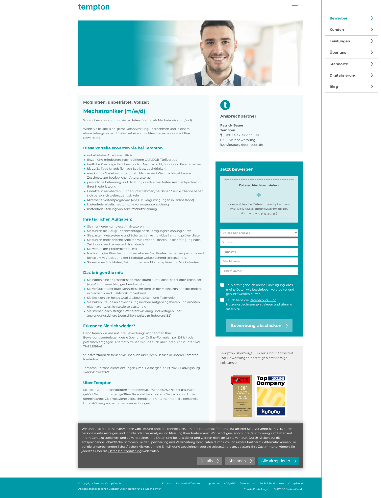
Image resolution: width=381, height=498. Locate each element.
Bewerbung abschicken (256, 325)
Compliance (295, 483)
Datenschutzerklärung (125, 451)
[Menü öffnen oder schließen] (295, 7)
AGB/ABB (230, 483)
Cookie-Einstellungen (256, 489)
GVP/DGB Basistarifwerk (288, 489)
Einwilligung (275, 285)
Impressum (213, 483)
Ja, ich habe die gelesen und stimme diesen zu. (259, 304)
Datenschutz (247, 483)
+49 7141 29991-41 (245, 135)
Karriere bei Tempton (188, 483)
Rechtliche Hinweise (272, 483)
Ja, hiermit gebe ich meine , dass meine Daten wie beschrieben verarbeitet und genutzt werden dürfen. (260, 289)
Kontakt (167, 483)
